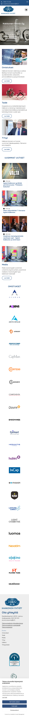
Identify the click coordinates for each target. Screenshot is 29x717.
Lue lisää (7, 81)
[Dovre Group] (14, 407)
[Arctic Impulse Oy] (14, 319)
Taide (3, 635)
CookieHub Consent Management (17, 714)
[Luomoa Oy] (14, 533)
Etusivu (4, 630)
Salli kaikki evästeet (14, 702)
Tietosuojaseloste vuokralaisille (11, 625)
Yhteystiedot (6, 645)
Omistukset (5, 633)
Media (3, 637)
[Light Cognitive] (14, 521)
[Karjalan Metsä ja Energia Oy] (14, 495)
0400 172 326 (7, 2)
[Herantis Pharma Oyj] (14, 445)
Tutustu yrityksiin (10, 34)
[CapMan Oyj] (14, 357)
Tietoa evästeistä (7, 627)
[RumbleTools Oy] (14, 571)
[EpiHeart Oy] (14, 432)
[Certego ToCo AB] (14, 369)
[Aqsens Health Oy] (14, 306)
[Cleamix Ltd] (14, 382)
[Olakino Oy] (14, 558)
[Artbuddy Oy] (14, 331)
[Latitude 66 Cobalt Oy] (14, 508)
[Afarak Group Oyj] (14, 294)
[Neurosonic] (14, 584)
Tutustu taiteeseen (11, 38)
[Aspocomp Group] (14, 344)
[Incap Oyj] (14, 470)
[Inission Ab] (14, 483)
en (27, 2)
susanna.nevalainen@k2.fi (11, 4)
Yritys (3, 640)
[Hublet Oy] (14, 458)
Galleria (4, 642)
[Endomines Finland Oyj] (14, 420)
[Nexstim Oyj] (14, 546)
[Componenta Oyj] (14, 394)
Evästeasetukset (14, 710)
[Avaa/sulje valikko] (26, 9)
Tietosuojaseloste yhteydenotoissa (12, 623)
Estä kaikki (14, 706)
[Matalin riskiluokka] (14, 659)
